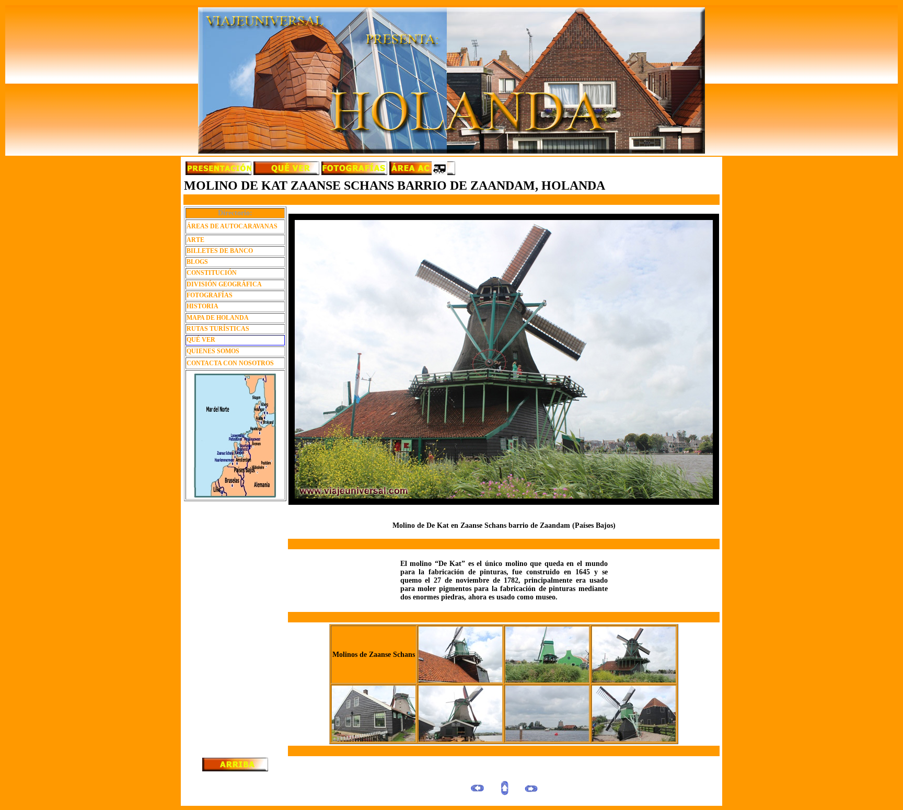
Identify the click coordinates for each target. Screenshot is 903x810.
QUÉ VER (201, 339)
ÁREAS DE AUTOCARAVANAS (232, 226)
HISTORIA (202, 306)
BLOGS (197, 261)
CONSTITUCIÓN (212, 272)
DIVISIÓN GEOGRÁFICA (224, 284)
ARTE (195, 240)
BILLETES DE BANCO (220, 250)
